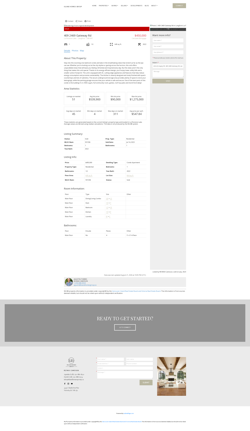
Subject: (155, 62)
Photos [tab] (75, 50)
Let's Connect (125, 327)
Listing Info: (70, 157)
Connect (179, 6)
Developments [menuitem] (136, 6)
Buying (114, 6)
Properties (103, 6)
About (153, 6)
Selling (124, 6)
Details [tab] (67, 50)
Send (168, 81)
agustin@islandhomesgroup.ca (85, 285)
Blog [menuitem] (147, 6)
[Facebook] (65, 383)
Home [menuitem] (94, 6)
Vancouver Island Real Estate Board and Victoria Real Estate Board (136, 291)
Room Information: (74, 188)
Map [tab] (82, 50)
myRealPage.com (129, 413)
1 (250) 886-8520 (80, 283)
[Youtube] (72, 383)
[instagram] (68, 383)
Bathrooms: (70, 225)
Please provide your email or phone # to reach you (168, 58)
